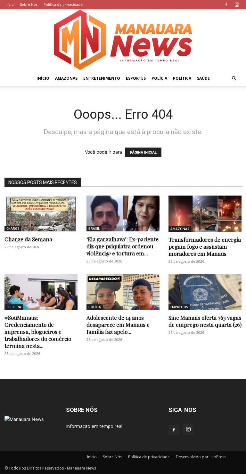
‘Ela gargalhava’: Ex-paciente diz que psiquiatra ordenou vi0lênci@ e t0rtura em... (122, 246)
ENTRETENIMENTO (101, 78)
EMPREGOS (179, 307)
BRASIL (94, 228)
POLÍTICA (182, 78)
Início (9, 4)
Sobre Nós (28, 4)
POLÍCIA (159, 78)
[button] (234, 79)
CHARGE (12, 228)
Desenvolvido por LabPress (201, 457)
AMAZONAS (66, 78)
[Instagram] (237, 4)
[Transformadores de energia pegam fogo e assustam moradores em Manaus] (205, 214)
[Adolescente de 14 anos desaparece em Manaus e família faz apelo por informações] (123, 292)
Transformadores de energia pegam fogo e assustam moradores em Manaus (204, 246)
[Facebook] (226, 4)
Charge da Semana (28, 239)
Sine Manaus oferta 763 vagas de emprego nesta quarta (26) (205, 321)
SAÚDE (203, 78)
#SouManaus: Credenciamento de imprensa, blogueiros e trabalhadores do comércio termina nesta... (37, 331)
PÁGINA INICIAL (143, 152)
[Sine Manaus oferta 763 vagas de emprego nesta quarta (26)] (205, 292)
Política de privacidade (63, 4)
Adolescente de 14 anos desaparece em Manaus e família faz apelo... (118, 324)
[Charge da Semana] (41, 213)
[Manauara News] (123, 40)
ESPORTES (136, 78)
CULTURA (13, 307)
